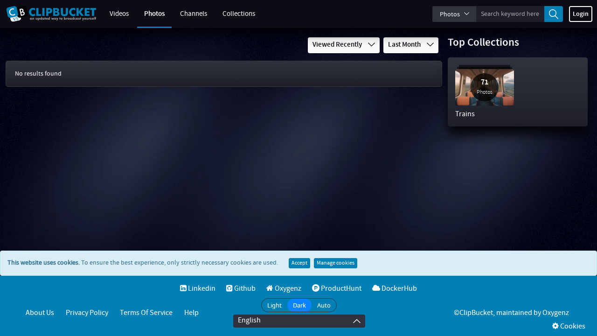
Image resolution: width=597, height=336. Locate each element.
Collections (238, 14)
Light (274, 305)
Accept (299, 263)
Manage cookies (335, 263)
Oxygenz (287, 289)
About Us (40, 313)
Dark (299, 305)
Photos (154, 14)
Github (244, 289)
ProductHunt (340, 289)
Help (191, 313)
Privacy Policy (87, 313)
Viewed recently (337, 44)
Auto (324, 305)
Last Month (405, 44)
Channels (193, 14)
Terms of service (146, 313)
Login (581, 14)
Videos (119, 14)
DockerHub (398, 289)
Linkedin (201, 289)
